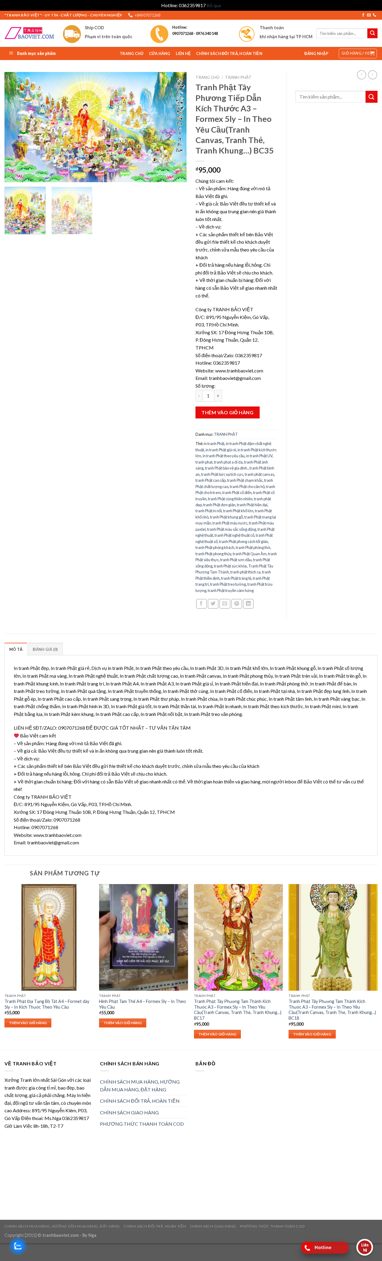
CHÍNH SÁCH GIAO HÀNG (129, 1112)
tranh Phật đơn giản (219, 504)
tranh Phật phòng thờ (253, 547)
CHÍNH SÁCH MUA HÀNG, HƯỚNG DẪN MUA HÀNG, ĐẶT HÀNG (140, 1085)
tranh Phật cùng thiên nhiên (230, 498)
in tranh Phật (214, 443)
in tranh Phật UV (259, 455)
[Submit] (372, 96)
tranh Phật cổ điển (237, 492)
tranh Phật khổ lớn (238, 510)
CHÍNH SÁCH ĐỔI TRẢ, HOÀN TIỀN (229, 53)
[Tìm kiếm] (372, 33)
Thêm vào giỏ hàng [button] (28, 1023)
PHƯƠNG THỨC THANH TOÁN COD (142, 1124)
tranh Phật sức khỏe (230, 566)
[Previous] (15, 127)
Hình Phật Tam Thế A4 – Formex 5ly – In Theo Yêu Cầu (142, 1004)
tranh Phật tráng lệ (236, 578)
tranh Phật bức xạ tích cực (222, 474)
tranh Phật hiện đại (252, 504)
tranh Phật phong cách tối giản (243, 541)
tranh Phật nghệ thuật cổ (234, 535)
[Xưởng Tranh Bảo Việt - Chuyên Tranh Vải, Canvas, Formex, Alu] (29, 33)
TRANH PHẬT (238, 77)
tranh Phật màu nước (229, 523)
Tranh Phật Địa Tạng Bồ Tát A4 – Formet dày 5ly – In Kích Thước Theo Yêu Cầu (46, 1004)
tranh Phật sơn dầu (236, 559)
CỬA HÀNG (159, 53)
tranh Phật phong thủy (213, 553)
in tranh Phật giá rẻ (221, 449)
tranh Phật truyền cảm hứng (231, 590)
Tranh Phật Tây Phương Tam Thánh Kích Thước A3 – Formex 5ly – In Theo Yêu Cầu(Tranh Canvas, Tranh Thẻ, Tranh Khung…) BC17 (237, 1010)
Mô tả (15, 649)
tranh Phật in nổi (208, 510)
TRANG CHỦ (131, 53)
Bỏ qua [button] (214, 5)
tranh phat (203, 462)
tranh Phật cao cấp (210, 480)
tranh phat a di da (228, 462)
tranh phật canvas (259, 474)
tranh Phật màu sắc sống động (231, 529)
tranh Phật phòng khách (214, 547)
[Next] (175, 127)
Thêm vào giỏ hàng (227, 412)
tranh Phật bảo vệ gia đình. (226, 468)
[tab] (15, 649)
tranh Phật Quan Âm (250, 553)
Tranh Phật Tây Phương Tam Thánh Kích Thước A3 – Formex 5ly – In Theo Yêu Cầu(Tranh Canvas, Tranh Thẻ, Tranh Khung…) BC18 (332, 1010)
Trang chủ (207, 77)
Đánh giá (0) (45, 649)
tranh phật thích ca (245, 572)
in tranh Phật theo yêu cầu (224, 455)
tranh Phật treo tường (228, 584)
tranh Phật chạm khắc (245, 480)
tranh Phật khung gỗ (226, 517)
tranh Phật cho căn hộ (247, 486)
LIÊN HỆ (183, 53)
